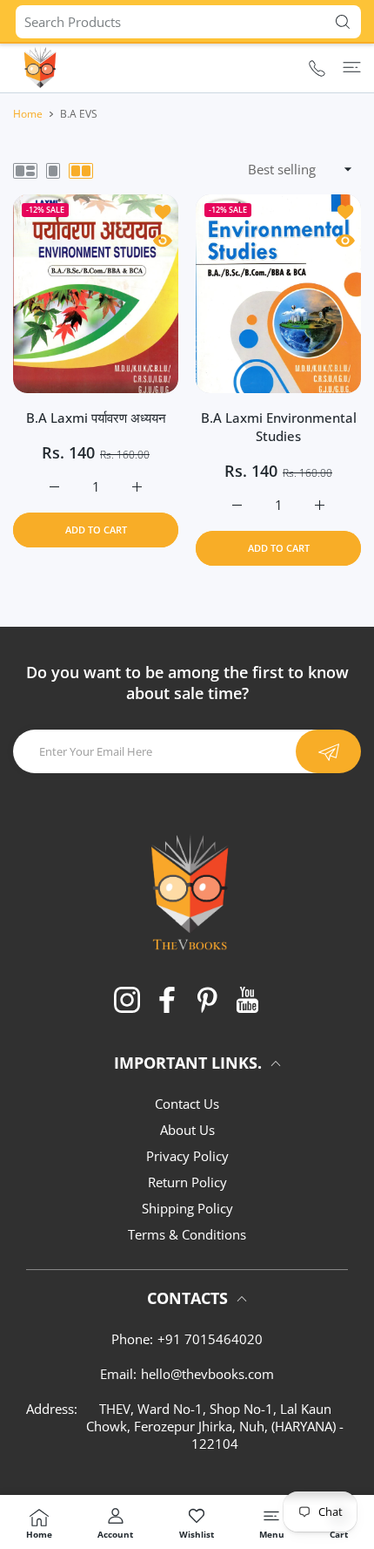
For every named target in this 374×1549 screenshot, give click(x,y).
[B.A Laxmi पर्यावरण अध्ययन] (95, 293)
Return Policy (187, 1182)
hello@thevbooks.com (207, 1374)
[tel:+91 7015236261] (317, 67)
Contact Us (187, 1103)
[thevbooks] (39, 67)
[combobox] (188, 21)
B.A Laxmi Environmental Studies (279, 427)
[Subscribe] (328, 751)
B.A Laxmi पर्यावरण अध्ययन (96, 417)
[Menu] (352, 67)
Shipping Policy (187, 1208)
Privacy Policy (187, 1156)
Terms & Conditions (187, 1234)
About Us (187, 1129)
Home (28, 113)
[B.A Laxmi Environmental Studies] (278, 293)
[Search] (339, 21)
